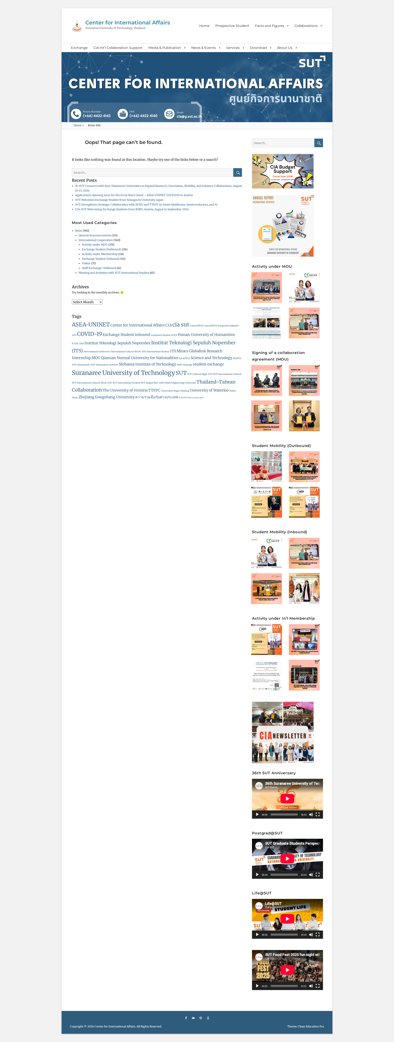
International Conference (97, 351)
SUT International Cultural (227, 374)
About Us (284, 48)
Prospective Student (232, 26)
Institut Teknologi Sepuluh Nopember (118, 343)
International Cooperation (96, 240)
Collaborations (306, 26)
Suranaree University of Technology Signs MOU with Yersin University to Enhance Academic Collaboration (306, 413)
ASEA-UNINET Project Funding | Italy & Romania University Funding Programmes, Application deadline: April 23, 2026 (306, 636)
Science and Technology (211, 358)
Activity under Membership (100, 254)
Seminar (113, 364)
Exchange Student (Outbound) (101, 249)
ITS (173, 351)
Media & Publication (164, 48)
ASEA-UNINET (91, 324)
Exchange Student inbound (126, 334)
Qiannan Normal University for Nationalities (139, 358)
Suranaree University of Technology (123, 373)
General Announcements (95, 235)
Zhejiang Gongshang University (107, 397)
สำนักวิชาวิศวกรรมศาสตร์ (191, 397)
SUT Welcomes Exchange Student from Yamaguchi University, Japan (119, 200)
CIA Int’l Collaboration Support (118, 48)
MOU (96, 358)
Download (258, 48)
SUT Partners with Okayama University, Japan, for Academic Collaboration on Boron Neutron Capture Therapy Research (268, 412)
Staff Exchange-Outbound (99, 268)
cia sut (180, 324)
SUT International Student (126, 382)
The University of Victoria (125, 390)
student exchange (208, 364)
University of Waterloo (209, 390)
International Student (158, 351)
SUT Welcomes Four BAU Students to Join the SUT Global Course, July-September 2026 (306, 586)
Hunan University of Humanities (206, 334)
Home (204, 26)
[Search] (237, 172)
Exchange (79, 48)
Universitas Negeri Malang (175, 390)
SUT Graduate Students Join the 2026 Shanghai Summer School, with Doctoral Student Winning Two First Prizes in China (268, 463)
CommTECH (196, 325)
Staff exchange (184, 364)
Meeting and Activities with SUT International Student (114, 273)
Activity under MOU (95, 244)
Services (233, 48)
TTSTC (154, 390)
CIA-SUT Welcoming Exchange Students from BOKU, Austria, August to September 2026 (132, 209)
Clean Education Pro (311, 1026)
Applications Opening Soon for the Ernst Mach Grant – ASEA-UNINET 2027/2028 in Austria (134, 195)
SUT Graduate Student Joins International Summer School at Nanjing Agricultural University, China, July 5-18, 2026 (268, 499)
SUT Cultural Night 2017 (200, 374)
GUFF (174, 335)
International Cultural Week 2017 (128, 351)
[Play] (257, 814)
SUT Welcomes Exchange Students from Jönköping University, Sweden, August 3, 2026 (268, 586)
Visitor (86, 263)
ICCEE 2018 (78, 343)
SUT (181, 373)
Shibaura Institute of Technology (147, 364)
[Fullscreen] (318, 814)
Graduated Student (161, 335)
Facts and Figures (269, 26)
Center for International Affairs (127, 22)
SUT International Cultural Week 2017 (92, 382)
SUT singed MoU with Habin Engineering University (168, 382)
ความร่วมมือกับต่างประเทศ (156, 397)
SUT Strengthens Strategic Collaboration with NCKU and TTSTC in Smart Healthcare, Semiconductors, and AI (146, 204)
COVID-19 (89, 334)
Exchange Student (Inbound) (101, 259)
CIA (168, 325)
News (78, 230)
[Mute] (311, 814)
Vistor (75, 397)
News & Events (203, 48)
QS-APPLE (184, 358)
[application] (287, 799)
